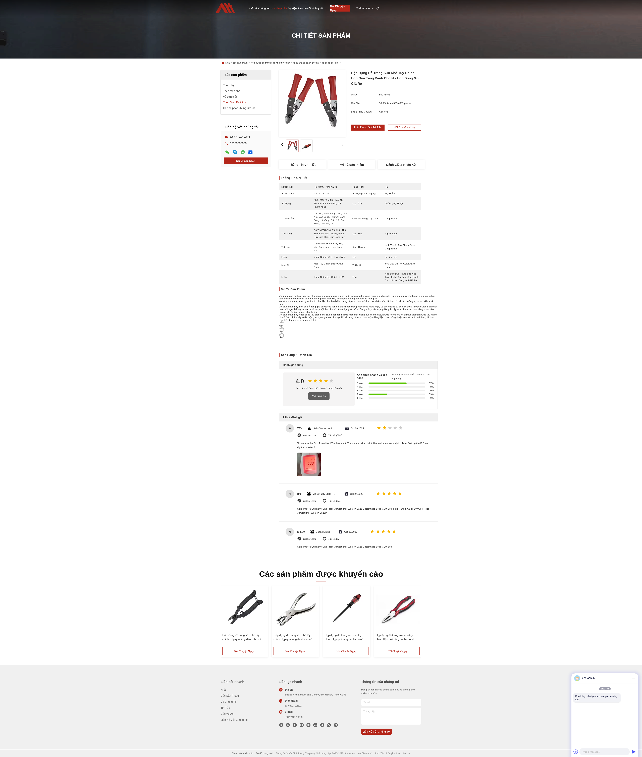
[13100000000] (329, 726)
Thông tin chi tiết (302, 164)
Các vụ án (227, 713)
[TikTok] (322, 726)
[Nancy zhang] (336, 726)
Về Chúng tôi (262, 8)
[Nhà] (225, 8)
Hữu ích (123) (334, 501)
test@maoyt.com (240, 136)
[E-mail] (250, 152)
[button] (227, 617)
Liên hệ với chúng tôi (310, 8)
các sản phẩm (279, 8)
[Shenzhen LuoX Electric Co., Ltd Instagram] (301, 726)
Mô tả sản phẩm (352, 164)
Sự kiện (292, 8)
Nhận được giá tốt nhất (367, 127)
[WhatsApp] (242, 152)
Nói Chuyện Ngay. (337, 8)
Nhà (251, 8)
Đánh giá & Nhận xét (401, 164)
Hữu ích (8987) (335, 435)
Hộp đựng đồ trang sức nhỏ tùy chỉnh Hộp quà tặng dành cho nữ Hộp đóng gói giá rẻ (241, 637)
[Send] (633, 751)
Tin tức (225, 707)
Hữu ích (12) (334, 539)
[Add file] (575, 751)
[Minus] (634, 678)
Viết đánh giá (319, 396)
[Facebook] (294, 726)
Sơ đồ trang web (264, 753)
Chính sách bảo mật (242, 753)
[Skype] (235, 152)
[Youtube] (308, 726)
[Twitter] (288, 726)
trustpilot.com (309, 435)
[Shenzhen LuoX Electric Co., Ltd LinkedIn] (315, 726)
